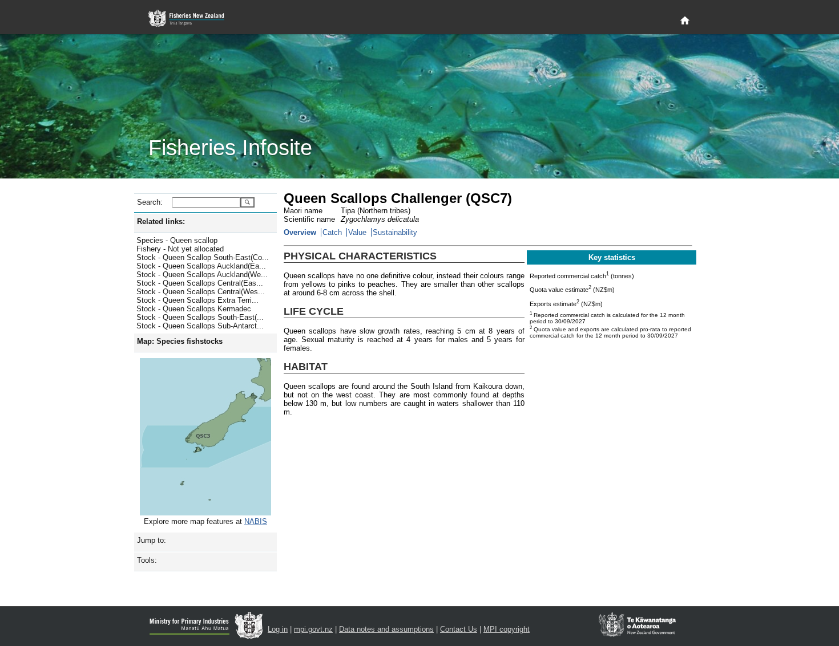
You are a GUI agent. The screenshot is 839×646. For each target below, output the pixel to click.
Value (357, 232)
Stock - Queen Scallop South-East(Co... (202, 257)
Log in (278, 629)
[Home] (685, 21)
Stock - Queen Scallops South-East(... (200, 317)
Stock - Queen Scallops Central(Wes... (200, 291)
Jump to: (151, 540)
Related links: (161, 221)
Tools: (147, 560)
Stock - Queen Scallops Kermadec (193, 308)
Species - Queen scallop (176, 240)
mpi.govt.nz (313, 629)
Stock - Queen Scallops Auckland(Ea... (201, 266)
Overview (300, 232)
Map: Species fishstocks (180, 341)
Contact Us (458, 629)
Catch (332, 232)
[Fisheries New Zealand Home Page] (192, 19)
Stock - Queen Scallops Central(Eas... (199, 283)
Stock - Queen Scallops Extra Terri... (197, 300)
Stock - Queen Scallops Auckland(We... (202, 274)
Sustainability (395, 232)
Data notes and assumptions (386, 629)
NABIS (255, 521)
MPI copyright (506, 629)
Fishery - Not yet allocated (180, 249)
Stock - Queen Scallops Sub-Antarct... (200, 326)
